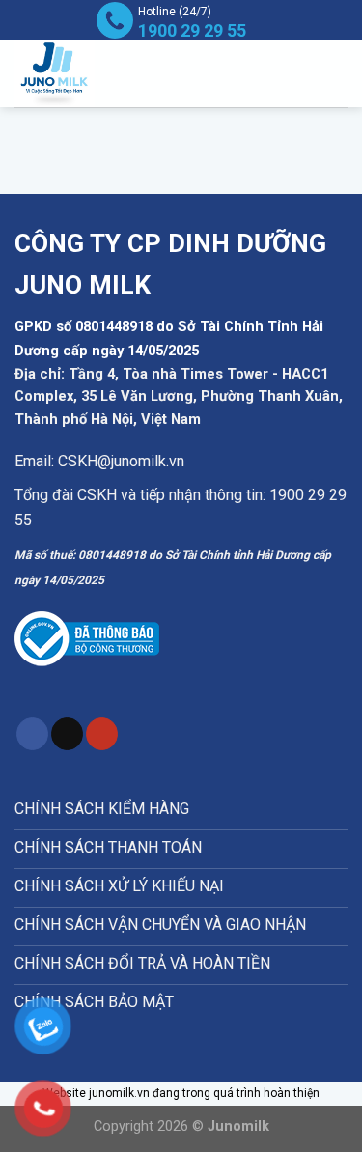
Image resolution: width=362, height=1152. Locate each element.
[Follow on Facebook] (32, 733)
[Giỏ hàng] (338, 73)
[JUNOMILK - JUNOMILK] (82, 73)
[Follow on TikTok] (67, 733)
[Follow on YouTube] (102, 733)
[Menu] (303, 74)
